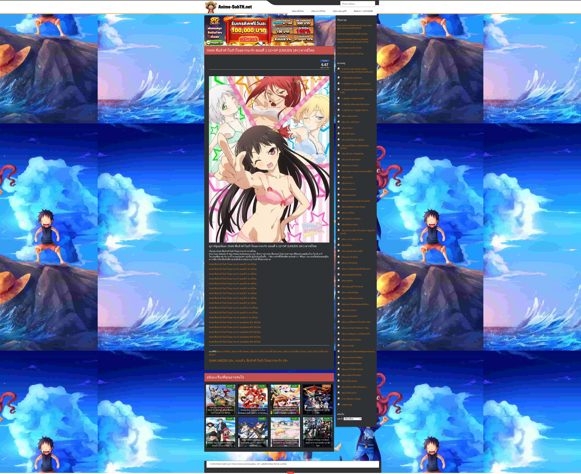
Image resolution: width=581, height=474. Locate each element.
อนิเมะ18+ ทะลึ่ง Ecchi (350, 122)
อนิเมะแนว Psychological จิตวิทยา (355, 304)
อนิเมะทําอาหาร (348, 183)
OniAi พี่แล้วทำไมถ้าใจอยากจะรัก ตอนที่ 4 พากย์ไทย (232, 279)
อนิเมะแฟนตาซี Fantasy (351, 375)
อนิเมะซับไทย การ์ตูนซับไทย (353, 154)
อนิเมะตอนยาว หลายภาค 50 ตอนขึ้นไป (357, 171)
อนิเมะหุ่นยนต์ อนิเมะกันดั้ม (352, 251)
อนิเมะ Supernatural (350, 116)
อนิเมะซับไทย (298, 11)
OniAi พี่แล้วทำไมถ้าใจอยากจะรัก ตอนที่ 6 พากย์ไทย (232, 288)
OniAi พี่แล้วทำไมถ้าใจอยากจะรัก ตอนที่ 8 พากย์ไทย (232, 298)
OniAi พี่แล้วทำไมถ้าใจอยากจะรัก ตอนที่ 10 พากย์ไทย (233, 308)
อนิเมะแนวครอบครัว (350, 316)
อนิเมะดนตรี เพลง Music (351, 160)
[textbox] (357, 4)
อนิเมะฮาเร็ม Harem (350, 263)
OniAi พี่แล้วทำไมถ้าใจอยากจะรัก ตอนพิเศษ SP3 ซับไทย (235, 332)
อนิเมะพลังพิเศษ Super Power (353, 207)
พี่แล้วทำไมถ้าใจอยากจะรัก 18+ (267, 360)
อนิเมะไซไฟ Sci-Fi (349, 393)
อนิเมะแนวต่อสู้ (347, 346)
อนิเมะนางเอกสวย (349, 189)
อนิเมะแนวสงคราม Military (352, 357)
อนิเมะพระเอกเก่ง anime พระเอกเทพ (356, 201)
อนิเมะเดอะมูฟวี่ (339, 11)
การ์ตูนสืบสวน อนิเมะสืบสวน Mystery (356, 84)
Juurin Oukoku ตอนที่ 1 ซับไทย (349, 48)
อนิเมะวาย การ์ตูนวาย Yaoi (352, 239)
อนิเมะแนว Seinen (349, 310)
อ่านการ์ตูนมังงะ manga (351, 399)
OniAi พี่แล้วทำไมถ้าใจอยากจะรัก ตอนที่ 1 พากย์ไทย (232, 264)
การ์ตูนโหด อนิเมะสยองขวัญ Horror (355, 104)
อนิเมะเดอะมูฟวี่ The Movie (352, 287)
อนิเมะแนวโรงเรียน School (352, 369)
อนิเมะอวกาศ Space (350, 257)
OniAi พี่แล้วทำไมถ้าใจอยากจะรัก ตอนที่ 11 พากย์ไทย (233, 312)
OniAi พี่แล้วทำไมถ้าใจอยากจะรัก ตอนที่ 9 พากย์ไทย (232, 303)
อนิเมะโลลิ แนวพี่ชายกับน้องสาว (354, 387)
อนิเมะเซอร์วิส (347, 281)
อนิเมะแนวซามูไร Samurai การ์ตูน (355, 328)
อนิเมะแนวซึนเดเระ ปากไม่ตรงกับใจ (356, 334)
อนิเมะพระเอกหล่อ (349, 195)
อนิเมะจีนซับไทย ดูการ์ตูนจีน (353, 140)
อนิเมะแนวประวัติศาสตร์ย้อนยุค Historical (358, 352)
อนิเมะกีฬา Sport (348, 134)
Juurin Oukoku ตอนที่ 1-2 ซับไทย (350, 54)
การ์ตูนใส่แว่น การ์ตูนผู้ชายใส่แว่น (355, 110)
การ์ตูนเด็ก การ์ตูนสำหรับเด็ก (353, 98)
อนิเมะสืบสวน (347, 245)
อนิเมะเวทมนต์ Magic (350, 292)
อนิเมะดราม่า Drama (350, 166)
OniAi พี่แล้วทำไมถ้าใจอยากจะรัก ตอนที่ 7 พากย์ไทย (232, 293)
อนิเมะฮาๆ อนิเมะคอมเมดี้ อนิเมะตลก (356, 269)
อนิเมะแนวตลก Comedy (351, 340)
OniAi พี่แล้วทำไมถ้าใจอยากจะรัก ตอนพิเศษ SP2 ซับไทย (235, 327)
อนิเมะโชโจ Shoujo (349, 381)
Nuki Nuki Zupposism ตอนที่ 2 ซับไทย (352, 34)
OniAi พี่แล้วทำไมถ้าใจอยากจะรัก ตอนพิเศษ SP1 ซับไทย (235, 322)
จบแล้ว (240, 360)
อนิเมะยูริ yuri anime (350, 225)
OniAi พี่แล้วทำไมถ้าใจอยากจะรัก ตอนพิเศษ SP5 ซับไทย (235, 342)
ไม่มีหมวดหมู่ (347, 405)
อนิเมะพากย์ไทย (318, 11)
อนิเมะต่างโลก (347, 177)
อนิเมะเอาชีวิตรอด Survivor (352, 298)
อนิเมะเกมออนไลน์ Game (351, 275)
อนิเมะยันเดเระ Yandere (351, 219)
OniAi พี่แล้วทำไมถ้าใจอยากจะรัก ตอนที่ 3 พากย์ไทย (232, 274)
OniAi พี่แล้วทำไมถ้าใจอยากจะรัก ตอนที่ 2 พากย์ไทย (232, 269)
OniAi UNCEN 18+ (221, 360)
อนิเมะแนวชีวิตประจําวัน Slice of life (356, 322)
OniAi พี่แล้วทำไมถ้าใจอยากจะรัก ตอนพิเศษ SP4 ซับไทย (235, 337)
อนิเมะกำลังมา (347, 128)
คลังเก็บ (340, 419)
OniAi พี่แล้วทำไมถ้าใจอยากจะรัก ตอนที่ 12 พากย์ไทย (233, 317)
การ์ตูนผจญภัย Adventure (352, 78)
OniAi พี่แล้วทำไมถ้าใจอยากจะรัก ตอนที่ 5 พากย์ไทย (232, 283)
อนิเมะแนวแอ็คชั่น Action (352, 363)
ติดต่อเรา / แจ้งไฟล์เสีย (363, 11)
